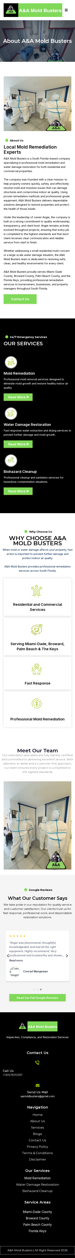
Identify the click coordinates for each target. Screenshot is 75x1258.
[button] (66, 10)
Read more (16, 960)
